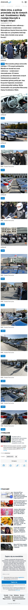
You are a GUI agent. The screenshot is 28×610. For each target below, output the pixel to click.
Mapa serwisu (7, 599)
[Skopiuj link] (17, 465)
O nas (11, 595)
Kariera (22, 595)
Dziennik (2, 6)
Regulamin (7, 597)
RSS (14, 600)
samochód (10, 456)
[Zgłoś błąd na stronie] (24, 465)
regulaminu (21, 577)
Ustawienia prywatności (18, 599)
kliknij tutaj (17, 590)
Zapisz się (14, 582)
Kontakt (6, 595)
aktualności (17, 6)
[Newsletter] (4, 465)
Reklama (16, 595)
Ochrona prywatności (18, 597)
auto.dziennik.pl (10, 6)
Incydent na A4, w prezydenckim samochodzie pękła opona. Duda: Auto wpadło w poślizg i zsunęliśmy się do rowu (19, 440)
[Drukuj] (11, 465)
